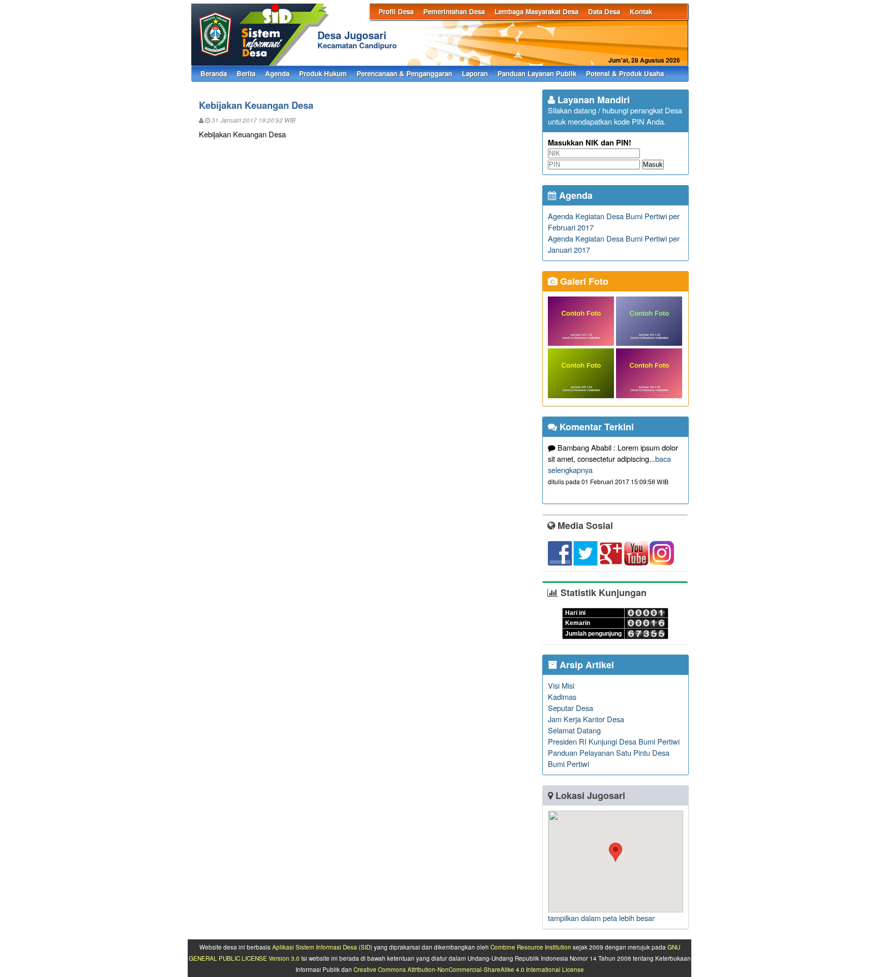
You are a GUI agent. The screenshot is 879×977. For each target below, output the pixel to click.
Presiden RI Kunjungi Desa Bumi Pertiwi (614, 741)
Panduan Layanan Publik (536, 73)
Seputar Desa (570, 707)
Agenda (277, 73)
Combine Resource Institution (530, 947)
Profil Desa (396, 11)
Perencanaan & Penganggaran (404, 73)
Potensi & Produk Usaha (625, 73)
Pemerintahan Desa (454, 11)
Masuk (653, 164)
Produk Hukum (323, 73)
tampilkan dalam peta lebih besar (601, 917)
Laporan (475, 73)
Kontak (641, 11)
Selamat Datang (574, 730)
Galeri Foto (583, 281)
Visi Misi (561, 685)
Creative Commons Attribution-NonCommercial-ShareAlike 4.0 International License (469, 969)
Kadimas (562, 696)
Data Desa (604, 11)
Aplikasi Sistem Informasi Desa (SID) (322, 947)
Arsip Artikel (585, 664)
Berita (246, 73)
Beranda (213, 73)
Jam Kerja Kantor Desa (586, 719)
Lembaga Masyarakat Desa (536, 11)
